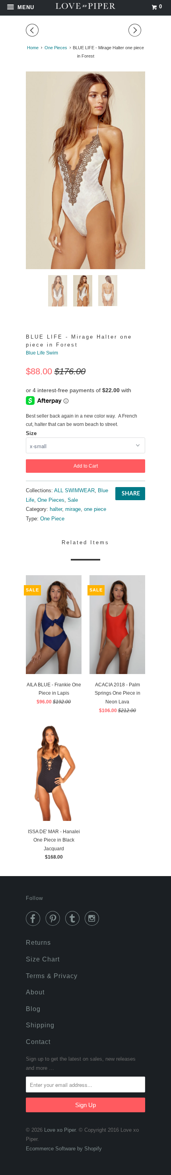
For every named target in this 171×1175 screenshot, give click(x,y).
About (35, 992)
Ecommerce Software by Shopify (64, 1149)
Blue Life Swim (42, 353)
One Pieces (50, 500)
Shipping (40, 1025)
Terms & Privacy (52, 976)
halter (56, 509)
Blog (33, 1008)
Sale (73, 500)
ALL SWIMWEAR (74, 490)
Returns (38, 942)
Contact (38, 1041)
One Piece (52, 519)
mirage (73, 509)
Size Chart (43, 959)
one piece (95, 509)
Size (31, 433)
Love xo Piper (60, 1130)
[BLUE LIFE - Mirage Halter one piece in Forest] (85, 170)
